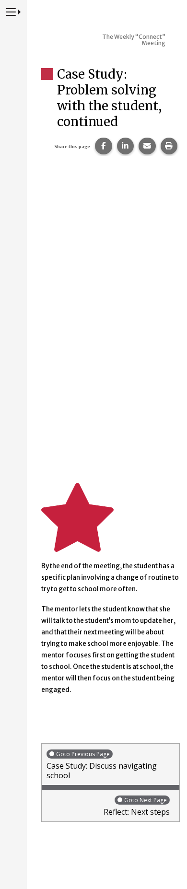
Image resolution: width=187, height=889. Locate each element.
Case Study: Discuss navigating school (102, 765)
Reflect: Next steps (137, 806)
